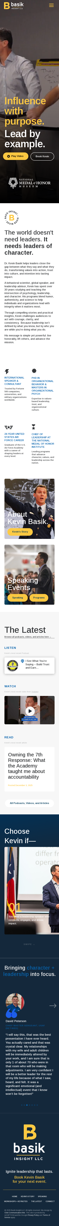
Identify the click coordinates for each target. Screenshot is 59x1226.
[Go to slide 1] (21, 1105)
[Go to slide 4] (29, 1105)
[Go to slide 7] (37, 1105)
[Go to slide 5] (32, 1105)
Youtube (34, 692)
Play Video (15, 156)
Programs (39, 597)
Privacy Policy (33, 1215)
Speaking (17, 597)
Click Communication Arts (14, 1213)
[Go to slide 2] (24, 1105)
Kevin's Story (20, 531)
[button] (53, 1006)
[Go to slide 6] (34, 1105)
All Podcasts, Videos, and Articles (29, 803)
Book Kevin (42, 156)
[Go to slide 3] (27, 1105)
